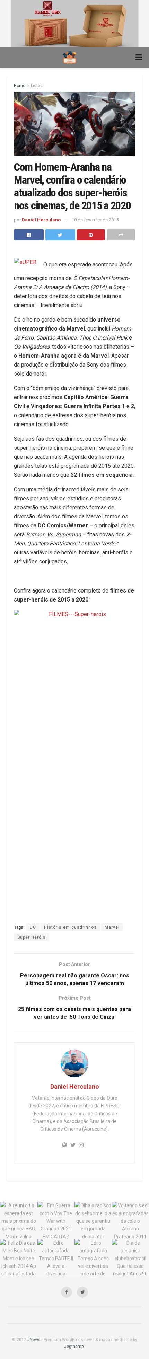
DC (33, 927)
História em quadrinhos (70, 927)
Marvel (112, 927)
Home (19, 85)
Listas (37, 85)
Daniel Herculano (41, 219)
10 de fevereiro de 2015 (95, 219)
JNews (34, 1339)
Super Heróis (31, 937)
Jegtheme (74, 1346)
